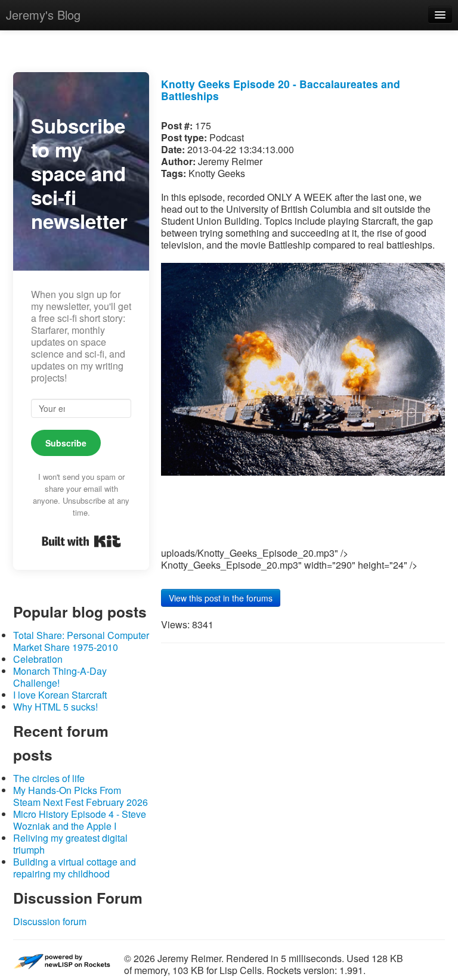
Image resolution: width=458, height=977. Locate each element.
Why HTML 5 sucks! (55, 707)
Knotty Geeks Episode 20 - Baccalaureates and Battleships (280, 89)
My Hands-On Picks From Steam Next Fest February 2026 (80, 796)
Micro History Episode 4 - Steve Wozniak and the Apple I (79, 820)
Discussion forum (49, 921)
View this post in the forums (221, 598)
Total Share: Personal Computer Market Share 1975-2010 (81, 641)
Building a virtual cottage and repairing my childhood (74, 867)
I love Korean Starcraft (60, 695)
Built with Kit (81, 541)
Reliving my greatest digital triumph (70, 844)
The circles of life (49, 778)
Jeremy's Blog (43, 14)
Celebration (38, 659)
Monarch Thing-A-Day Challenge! (60, 677)
